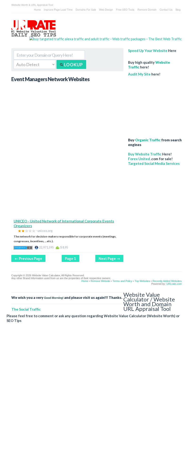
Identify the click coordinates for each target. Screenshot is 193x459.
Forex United (139, 159)
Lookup (73, 64)
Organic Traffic (148, 140)
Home (37, 9)
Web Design (106, 9)
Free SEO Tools (125, 9)
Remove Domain (147, 9)
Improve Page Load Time (58, 9)
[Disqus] (94, 394)
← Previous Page (28, 258)
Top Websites (142, 281)
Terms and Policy (122, 281)
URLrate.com (174, 283)
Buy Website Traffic (144, 154)
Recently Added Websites (167, 281)
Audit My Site (139, 74)
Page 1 (70, 258)
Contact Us (166, 9)
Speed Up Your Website (147, 50)
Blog (178, 9)
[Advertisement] (67, 186)
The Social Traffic (26, 309)
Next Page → (109, 258)
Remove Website (100, 281)
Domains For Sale (86, 9)
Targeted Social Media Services (154, 163)
